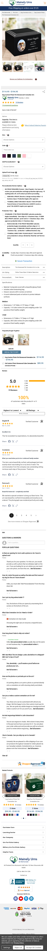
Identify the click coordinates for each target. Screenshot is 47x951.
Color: (6, 145)
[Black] (31, 815)
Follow (4, 558)
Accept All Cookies (33, 947)
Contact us (23, 875)
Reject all (18, 947)
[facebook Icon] (15, 898)
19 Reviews (19, 102)
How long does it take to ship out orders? (16, 633)
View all (4, 755)
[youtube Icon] (21, 898)
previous (3, 796)
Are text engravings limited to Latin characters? (18, 715)
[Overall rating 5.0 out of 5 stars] (8, 103)
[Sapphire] (17, 815)
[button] (7, 571)
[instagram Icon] (26, 898)
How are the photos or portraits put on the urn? (18, 676)
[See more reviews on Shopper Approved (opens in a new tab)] (17, 441)
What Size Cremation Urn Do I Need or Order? (17, 612)
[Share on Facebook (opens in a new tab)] (9, 442)
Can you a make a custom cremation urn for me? (18, 695)
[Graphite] (12, 815)
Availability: (6, 253)
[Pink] (15, 815)
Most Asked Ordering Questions (35, 125)
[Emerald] (9, 815)
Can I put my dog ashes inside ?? (13, 597)
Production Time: (8, 211)
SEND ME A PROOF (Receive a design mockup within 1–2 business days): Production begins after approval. (25, 198)
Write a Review (23, 413)
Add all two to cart (11, 352)
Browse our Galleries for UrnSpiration (21, 79)
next (43, 796)
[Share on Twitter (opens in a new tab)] (13, 441)
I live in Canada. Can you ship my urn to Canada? (18, 735)
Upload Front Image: (8, 172)
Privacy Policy (19, 943)
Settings (6, 947)
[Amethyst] (4, 815)
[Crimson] (7, 815)
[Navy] (33, 815)
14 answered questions (10, 105)
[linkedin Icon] (31, 898)
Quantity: (16, 245)
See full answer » (36, 568)
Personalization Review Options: (13, 186)
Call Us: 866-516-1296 (23, 871)
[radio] (35, 381)
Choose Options (10, 365)
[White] (20, 815)
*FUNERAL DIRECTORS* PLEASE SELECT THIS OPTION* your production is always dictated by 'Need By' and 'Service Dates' (25, 236)
